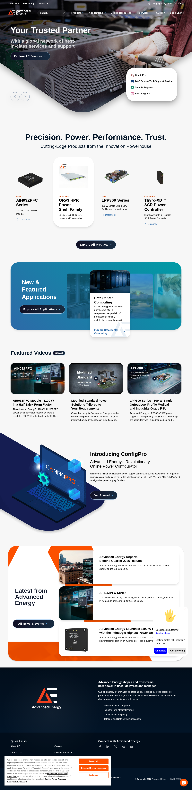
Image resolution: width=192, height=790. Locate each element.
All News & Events (31, 623)
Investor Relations (63, 752)
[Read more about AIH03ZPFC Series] (76, 603)
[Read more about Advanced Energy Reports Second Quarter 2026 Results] (76, 567)
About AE (15, 746)
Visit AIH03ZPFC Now (29, 56)
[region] (57, 770)
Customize (93, 775)
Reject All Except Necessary (93, 768)
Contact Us (16, 752)
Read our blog (162, 633)
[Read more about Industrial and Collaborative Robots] (87, 281)
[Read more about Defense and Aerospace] (138, 281)
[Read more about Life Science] (161, 281)
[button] (184, 782)
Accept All (93, 761)
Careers (58, 746)
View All (59, 353)
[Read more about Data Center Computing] (110, 281)
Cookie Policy (51, 779)
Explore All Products (94, 244)
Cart (179, 3)
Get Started (102, 495)
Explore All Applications (40, 309)
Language (156, 3)
